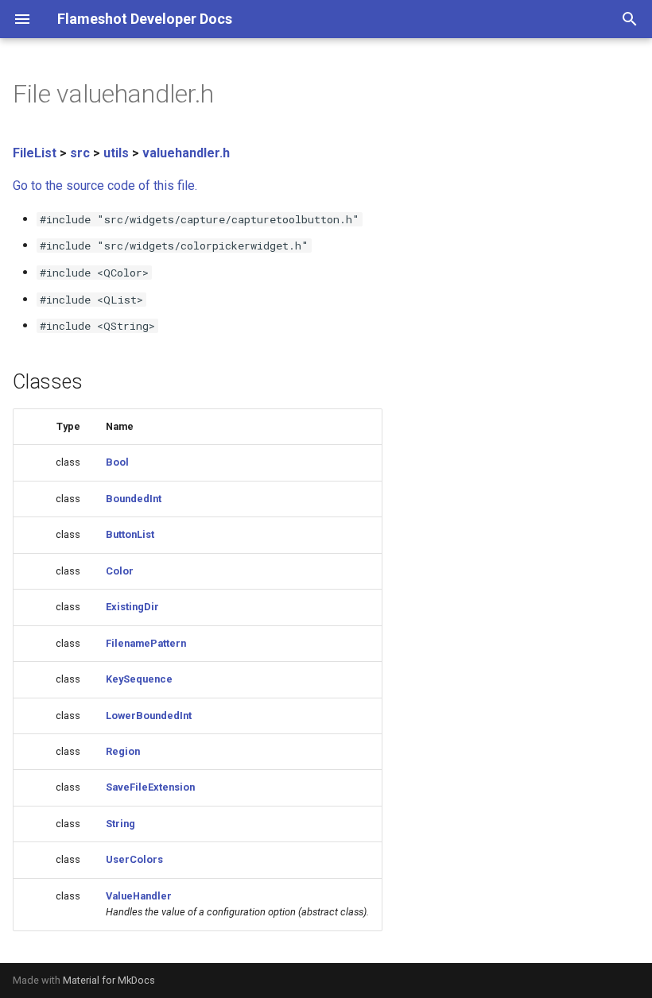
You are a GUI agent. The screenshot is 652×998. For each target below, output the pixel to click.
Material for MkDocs (109, 980)
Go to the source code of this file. (105, 185)
